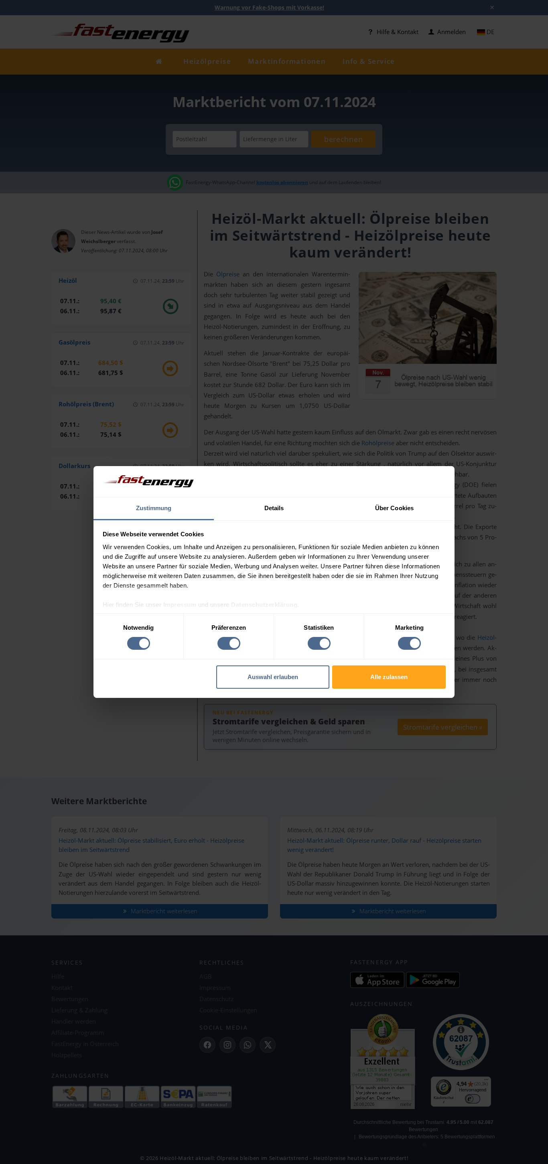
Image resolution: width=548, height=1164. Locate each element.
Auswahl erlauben (273, 676)
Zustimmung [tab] (154, 508)
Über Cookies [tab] (394, 508)
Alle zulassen (389, 676)
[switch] (228, 643)
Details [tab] (274, 508)
